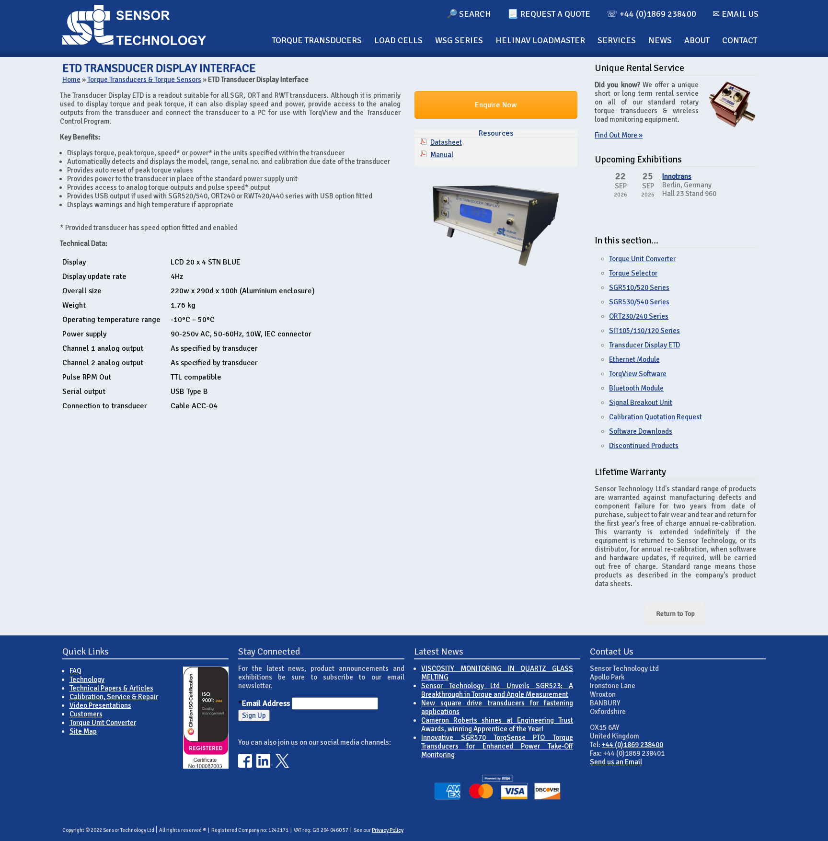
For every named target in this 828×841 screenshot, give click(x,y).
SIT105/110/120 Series (644, 330)
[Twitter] (282, 765)
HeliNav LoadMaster (540, 40)
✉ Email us (736, 14)
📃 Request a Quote (548, 14)
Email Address (266, 703)
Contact (739, 40)
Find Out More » (619, 135)
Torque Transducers (317, 40)
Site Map (83, 731)
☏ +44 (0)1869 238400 (651, 14)
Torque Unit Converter (642, 258)
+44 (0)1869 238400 (632, 744)
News (660, 40)
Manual (441, 154)
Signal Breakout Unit (640, 402)
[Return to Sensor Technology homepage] (134, 42)
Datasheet (446, 142)
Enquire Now (496, 105)
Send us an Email (616, 762)
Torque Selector (633, 273)
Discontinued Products (643, 445)
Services (617, 40)
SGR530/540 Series (639, 302)
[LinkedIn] (264, 765)
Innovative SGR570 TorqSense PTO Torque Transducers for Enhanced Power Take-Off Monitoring (497, 746)
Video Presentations (100, 705)
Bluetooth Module (636, 388)
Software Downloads (640, 431)
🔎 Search (469, 14)
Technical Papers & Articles (111, 688)
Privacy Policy (387, 830)
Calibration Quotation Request (655, 417)
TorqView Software (638, 373)
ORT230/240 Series (638, 316)
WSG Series (459, 40)
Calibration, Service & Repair (113, 696)
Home (71, 79)
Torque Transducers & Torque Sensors (144, 79)
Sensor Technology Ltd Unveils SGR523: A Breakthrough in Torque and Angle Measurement (497, 690)
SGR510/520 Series (639, 287)
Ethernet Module (634, 359)
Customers (86, 714)
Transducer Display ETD (644, 345)
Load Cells (398, 40)
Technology (86, 679)
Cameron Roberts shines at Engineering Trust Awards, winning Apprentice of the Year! (497, 724)
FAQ (75, 671)
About (697, 40)
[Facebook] (245, 765)
